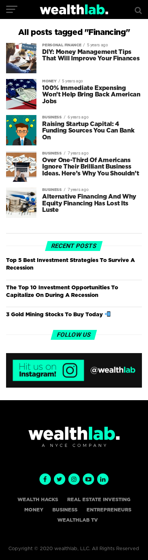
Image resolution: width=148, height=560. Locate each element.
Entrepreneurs (109, 510)
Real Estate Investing (99, 499)
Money (33, 510)
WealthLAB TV (77, 520)
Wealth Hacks (37, 499)
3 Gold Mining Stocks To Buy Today (55, 314)
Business (64, 510)
